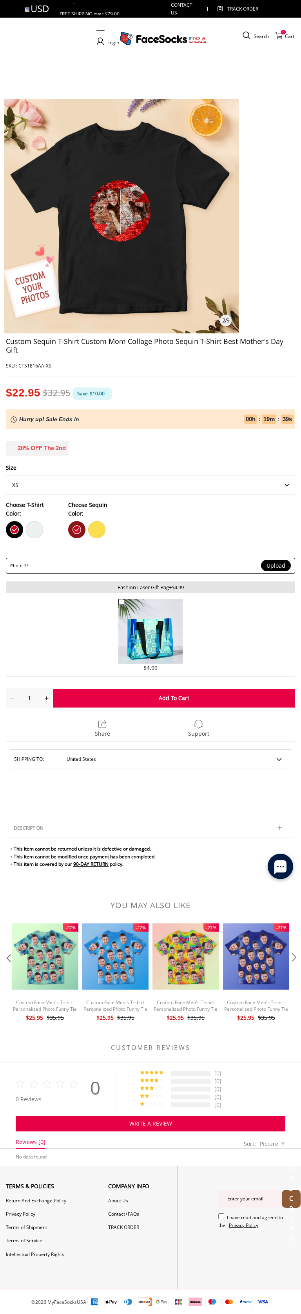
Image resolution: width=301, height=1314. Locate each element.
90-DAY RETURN (91, 864)
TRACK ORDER (123, 1227)
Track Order (242, 8)
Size (11, 467)
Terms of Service (24, 1240)
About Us (118, 1200)
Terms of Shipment (26, 1227)
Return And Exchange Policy (36, 1200)
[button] (8, 973)
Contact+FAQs (123, 1214)
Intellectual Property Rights (35, 1254)
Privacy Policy (20, 1214)
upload (276, 565)
